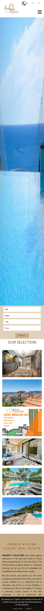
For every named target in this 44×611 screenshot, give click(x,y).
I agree (28, 608)
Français (27, 2)
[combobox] (22, 321)
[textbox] (22, 321)
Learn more (18, 608)
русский (39, 2)
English (33, 2)
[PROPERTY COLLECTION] (11, 12)
